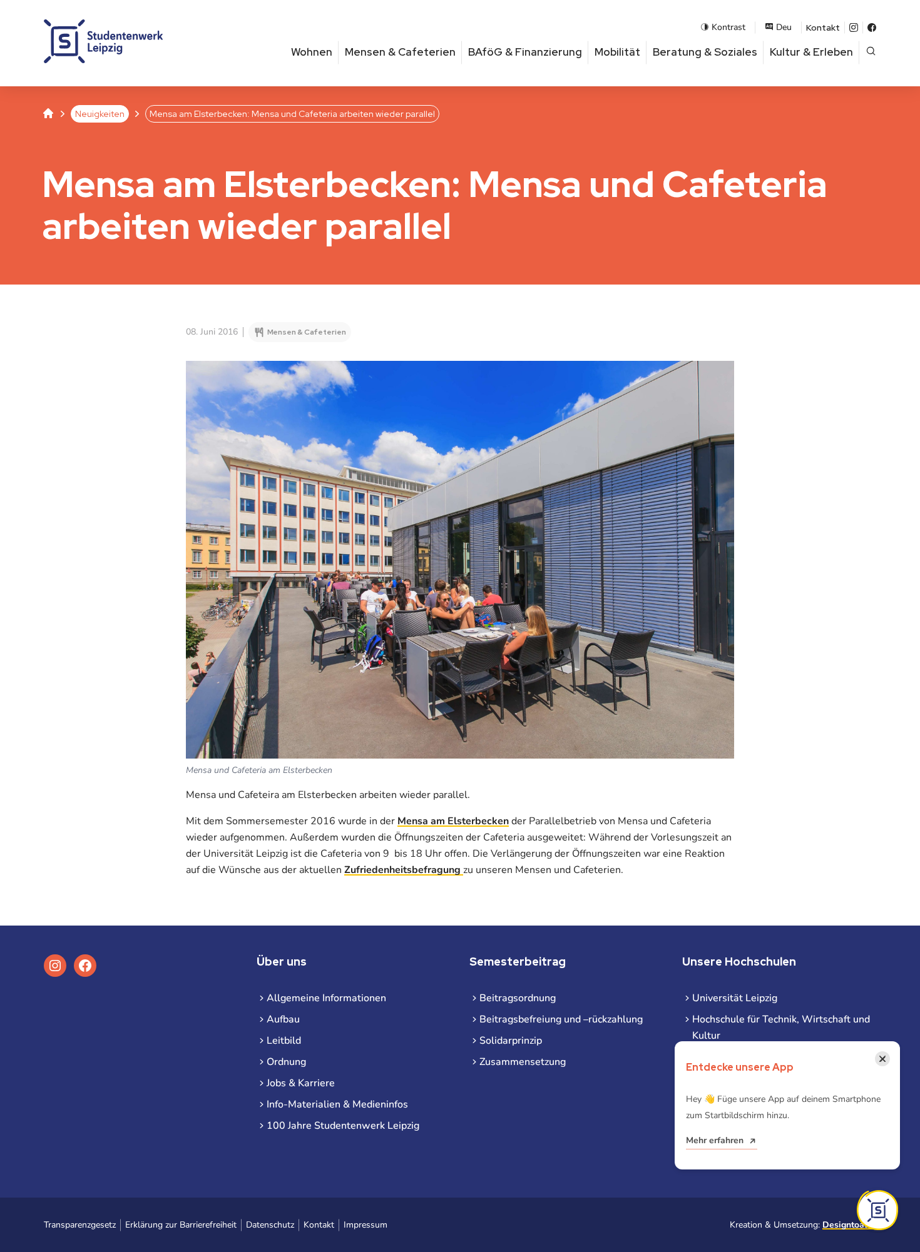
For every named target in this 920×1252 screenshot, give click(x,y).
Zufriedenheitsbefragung (403, 870)
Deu (784, 27)
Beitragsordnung (517, 998)
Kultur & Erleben (811, 52)
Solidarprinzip (510, 1041)
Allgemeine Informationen (326, 998)
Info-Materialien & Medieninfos (337, 1104)
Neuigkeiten (100, 113)
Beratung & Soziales (705, 52)
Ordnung (286, 1062)
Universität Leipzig (734, 998)
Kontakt (823, 27)
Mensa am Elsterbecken (453, 821)
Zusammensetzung (522, 1062)
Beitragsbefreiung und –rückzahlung (561, 1019)
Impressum (365, 1225)
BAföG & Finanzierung (525, 52)
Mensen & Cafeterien (400, 52)
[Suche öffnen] (871, 52)
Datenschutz (270, 1225)
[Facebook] (871, 27)
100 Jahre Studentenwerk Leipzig (343, 1126)
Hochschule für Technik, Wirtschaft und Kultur (781, 1027)
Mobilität (617, 52)
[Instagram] (853, 27)
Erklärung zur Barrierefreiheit (181, 1225)
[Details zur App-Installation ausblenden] (877, 1210)
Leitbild (284, 1041)
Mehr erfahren (715, 1140)
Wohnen (311, 52)
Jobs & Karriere (301, 1083)
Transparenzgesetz (80, 1225)
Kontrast (728, 27)
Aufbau (283, 1019)
